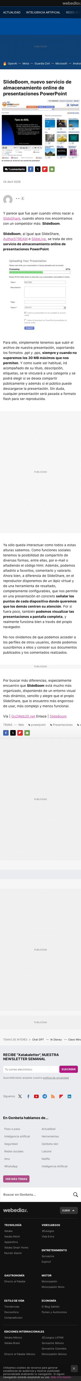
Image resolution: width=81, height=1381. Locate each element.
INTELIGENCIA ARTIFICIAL (43, 12)
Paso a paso (12, 1128)
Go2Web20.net (23, 716)
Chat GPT (38, 1039)
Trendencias (11, 1306)
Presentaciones (63, 724)
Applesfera (11, 1242)
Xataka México (13, 1337)
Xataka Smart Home (16, 1247)
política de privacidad (56, 1077)
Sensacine (48, 1256)
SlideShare (11, 218)
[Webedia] (72, 3)
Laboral (46, 1151)
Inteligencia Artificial (54, 1166)
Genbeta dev (50, 1143)
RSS (53, 1096)
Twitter (37, 169)
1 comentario (16, 169)
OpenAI (12, 63)
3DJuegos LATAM (53, 1337)
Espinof (46, 1261)
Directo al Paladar (15, 1281)
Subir (66, 1210)
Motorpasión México (54, 1354)
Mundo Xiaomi (13, 1253)
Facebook (30, 169)
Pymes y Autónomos (54, 1312)
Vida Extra (48, 1236)
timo (7, 1158)
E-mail (52, 169)
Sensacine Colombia (54, 1348)
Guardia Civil (42, 63)
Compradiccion (13, 1317)
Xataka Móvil (12, 1236)
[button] (20, 198)
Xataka (8, 1231)
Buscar (75, 1194)
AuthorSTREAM (15, 239)
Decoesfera (11, 1312)
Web (21, 724)
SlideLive (38, 239)
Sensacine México (53, 1343)
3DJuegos (48, 1231)
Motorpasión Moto (53, 1286)
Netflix (46, 1158)
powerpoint (38, 724)
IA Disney (56, 1039)
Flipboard (45, 169)
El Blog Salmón (51, 1306)
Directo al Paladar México (19, 1354)
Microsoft (61, 63)
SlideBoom (58, 716)
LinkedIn (69, 1096)
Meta (26, 63)
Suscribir (69, 1069)
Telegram (44, 1096)
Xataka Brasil (12, 1343)
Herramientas (50, 1136)
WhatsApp (11, 1166)
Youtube (36, 1096)
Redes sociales (13, 1151)
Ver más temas (16, 1179)
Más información (61, 1377)
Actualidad (48, 1128)
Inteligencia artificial (17, 1136)
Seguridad (11, 1143)
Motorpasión (49, 1281)
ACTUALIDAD (11, 12)
